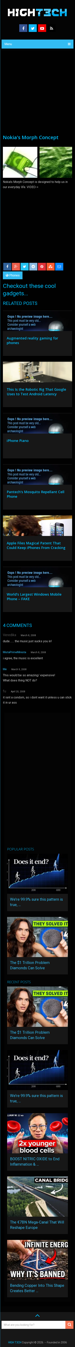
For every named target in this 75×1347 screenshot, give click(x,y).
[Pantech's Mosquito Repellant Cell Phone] (37, 475)
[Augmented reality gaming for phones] (37, 321)
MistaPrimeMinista (14, 652)
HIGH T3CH (14, 1342)
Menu (8, 44)
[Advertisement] (37, 94)
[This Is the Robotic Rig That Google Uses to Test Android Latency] (37, 373)
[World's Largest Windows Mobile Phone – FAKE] (37, 578)
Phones (14, 275)
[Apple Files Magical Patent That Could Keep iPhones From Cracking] (37, 526)
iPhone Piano (18, 440)
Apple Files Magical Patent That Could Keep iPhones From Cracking (36, 545)
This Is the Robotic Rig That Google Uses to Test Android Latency (36, 391)
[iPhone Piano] (37, 424)
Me (5, 669)
